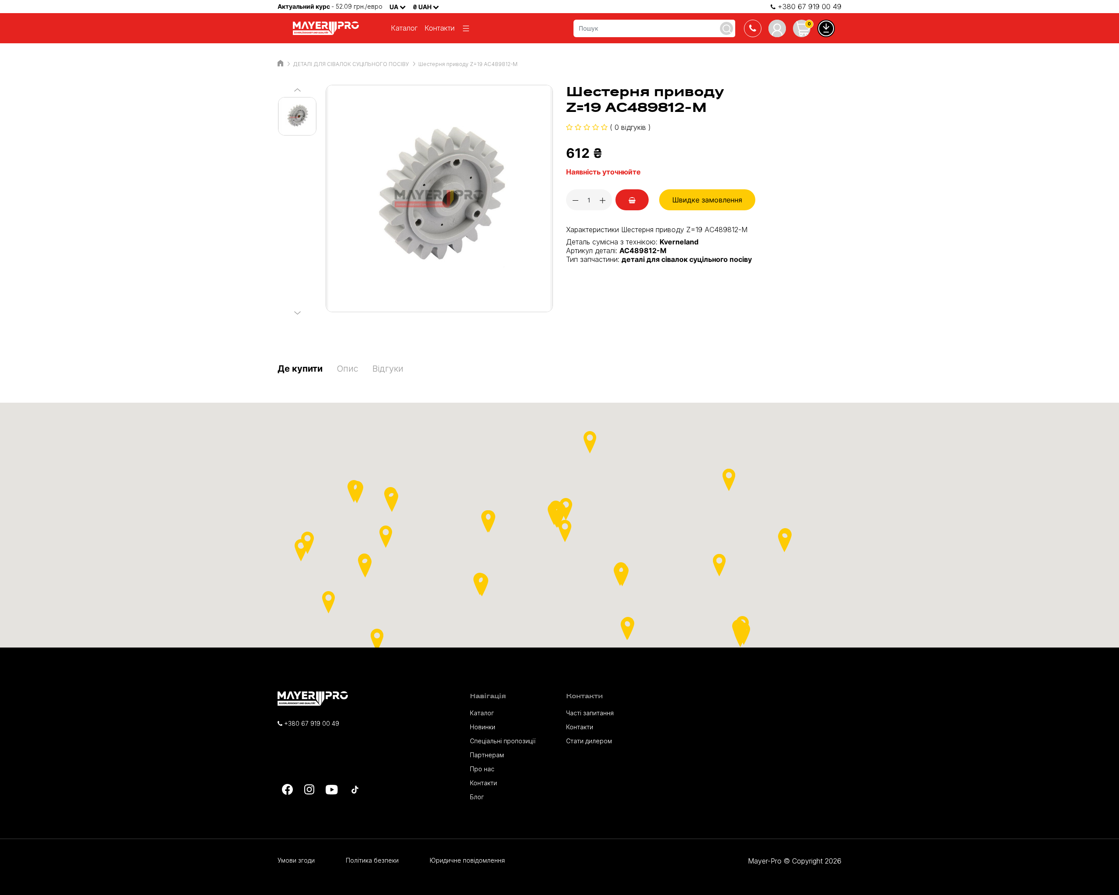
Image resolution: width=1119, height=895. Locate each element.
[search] (726, 28)
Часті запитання (590, 713)
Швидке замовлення (707, 199)
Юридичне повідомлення (467, 860)
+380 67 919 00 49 (808, 6)
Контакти (439, 28)
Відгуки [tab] (387, 368)
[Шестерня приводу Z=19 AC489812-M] (439, 198)
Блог (477, 797)
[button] (627, 629)
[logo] (328, 28)
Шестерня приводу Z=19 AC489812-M (468, 64)
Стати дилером (589, 741)
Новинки (482, 727)
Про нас (482, 769)
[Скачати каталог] (826, 28)
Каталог (404, 28)
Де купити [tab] (300, 368)
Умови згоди (296, 860)
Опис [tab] (347, 368)
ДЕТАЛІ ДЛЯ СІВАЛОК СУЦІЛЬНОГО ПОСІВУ (351, 64)
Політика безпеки (372, 860)
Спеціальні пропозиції (502, 741)
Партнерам (487, 755)
